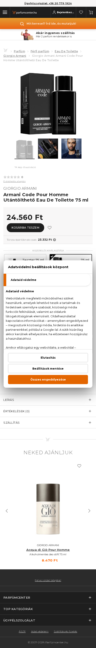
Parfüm (19, 51)
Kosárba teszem (25, 227)
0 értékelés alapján (14, 181)
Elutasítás (48, 357)
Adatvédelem (40, 631)
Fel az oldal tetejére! (48, 580)
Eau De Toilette (66, 51)
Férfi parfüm (40, 51)
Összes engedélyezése (48, 379)
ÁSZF (22, 631)
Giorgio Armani (14, 55)
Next (89, 510)
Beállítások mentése (48, 368)
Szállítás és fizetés (65, 631)
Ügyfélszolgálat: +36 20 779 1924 (48, 3)
